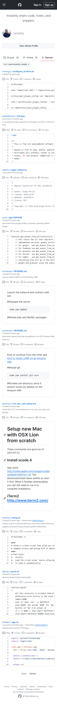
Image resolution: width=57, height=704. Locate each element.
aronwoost (7, 271)
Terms (6, 686)
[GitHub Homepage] (20, 696)
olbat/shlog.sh (38, 520)
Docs (51, 686)
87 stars (41, 282)
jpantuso (6, 403)
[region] (28, 96)
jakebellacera (8, 116)
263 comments (30, 177)
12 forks (17, 633)
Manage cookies (33, 689)
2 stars (38, 79)
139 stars (42, 417)
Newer (33, 673)
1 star (38, 531)
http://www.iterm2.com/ (27, 500)
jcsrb (4, 217)
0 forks (15, 79)
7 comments (27, 582)
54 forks (16, 231)
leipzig (5, 571)
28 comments (28, 231)
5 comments (28, 344)
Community (41, 686)
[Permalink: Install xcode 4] (5, 460)
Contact (20, 689)
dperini (5, 170)
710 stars (45, 130)
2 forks (15, 531)
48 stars (41, 633)
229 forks (16, 177)
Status (32, 686)
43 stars (39, 582)
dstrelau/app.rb (41, 625)
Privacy (15, 686)
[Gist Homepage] (19, 5)
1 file (7, 79)
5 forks (15, 582)
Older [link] (23, 673)
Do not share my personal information (28, 692)
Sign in (37, 4)
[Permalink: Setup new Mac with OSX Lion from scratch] (5, 435)
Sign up (49, 4)
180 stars (42, 231)
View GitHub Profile (28, 46)
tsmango (6, 71)
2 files (7, 130)
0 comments (27, 531)
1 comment (26, 79)
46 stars (40, 344)
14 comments (28, 417)
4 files (7, 633)
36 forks (16, 282)
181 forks (17, 130)
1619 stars (44, 177)
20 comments (29, 282)
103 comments (31, 130)
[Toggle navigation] (4, 5)
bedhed (6, 517)
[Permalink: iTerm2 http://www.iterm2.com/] (5, 498)
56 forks (15, 417)
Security (23, 686)
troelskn (6, 622)
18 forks (15, 344)
